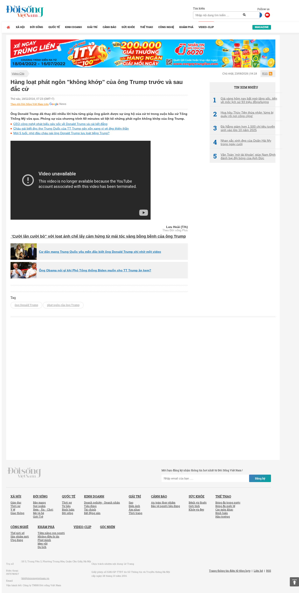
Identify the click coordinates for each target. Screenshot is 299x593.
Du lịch (42, 547)
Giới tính (194, 506)
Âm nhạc (134, 509)
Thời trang (135, 513)
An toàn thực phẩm (163, 502)
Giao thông (17, 513)
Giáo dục (16, 502)
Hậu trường (222, 516)
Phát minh (44, 540)
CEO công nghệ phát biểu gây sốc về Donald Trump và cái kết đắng (60, 124)
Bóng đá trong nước (227, 502)
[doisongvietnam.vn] (24, 472)
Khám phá (186, 27)
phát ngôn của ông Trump (63, 305)
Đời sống (36, 27)
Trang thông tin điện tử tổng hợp (229, 570)
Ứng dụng (17, 540)
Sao (131, 502)
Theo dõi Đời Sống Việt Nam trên (30, 104)
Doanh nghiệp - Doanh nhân (102, 502)
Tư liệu (66, 506)
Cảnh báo (109, 27)
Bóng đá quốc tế (225, 506)
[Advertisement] (242, 239)
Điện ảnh (134, 506)
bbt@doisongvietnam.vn (35, 578)
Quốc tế (54, 27)
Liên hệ (258, 570)
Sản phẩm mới (20, 536)
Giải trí (92, 27)
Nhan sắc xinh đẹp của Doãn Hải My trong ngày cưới (242, 142)
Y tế (13, 509)
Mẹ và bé (38, 513)
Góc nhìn (107, 527)
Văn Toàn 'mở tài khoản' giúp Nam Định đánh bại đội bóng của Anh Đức (244, 156)
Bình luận (68, 509)
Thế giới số (18, 533)
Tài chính (90, 509)
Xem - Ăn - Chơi (43, 509)
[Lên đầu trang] (294, 581)
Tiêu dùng (90, 506)
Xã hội (20, 27)
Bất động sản (92, 513)
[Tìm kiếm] (244, 14)
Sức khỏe (128, 27)
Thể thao (146, 27)
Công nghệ (166, 27)
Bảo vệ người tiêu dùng (165, 506)
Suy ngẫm (39, 506)
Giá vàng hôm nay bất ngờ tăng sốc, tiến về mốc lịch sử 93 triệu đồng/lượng (245, 100)
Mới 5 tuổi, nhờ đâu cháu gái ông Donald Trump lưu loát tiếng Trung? (61, 133)
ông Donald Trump (26, 305)
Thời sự (15, 506)
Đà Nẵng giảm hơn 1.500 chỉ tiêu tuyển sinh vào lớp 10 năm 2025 (244, 128)
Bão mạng (39, 502)
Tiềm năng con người (51, 533)
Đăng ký (260, 478)
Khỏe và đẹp (196, 509)
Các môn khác (224, 509)
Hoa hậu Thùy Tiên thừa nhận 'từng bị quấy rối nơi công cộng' (243, 114)
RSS (265, 73)
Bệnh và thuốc (198, 502)
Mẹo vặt (42, 543)
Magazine (262, 27)
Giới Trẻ (38, 516)
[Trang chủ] (8, 27)
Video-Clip (206, 27)
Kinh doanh (73, 27)
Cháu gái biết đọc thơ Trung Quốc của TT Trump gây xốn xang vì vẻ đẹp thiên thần (71, 128)
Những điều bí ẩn (48, 536)
